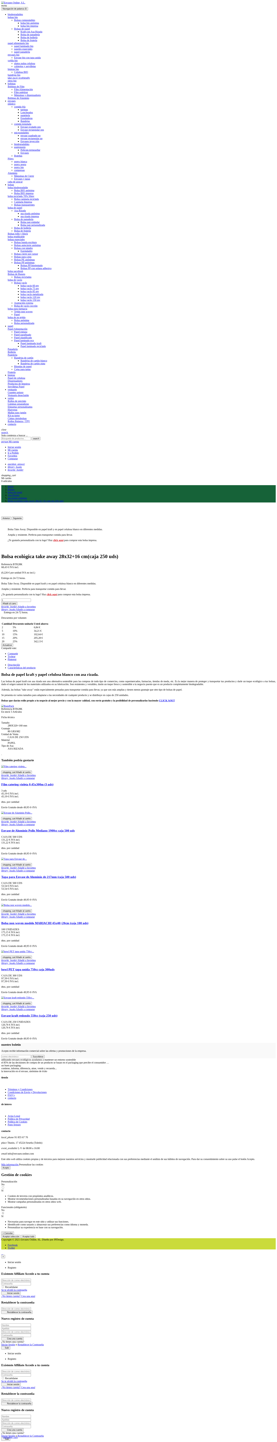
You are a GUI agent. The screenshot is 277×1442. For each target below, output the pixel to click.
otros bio (12, 80)
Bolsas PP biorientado (32, 265)
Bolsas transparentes (24, 204)
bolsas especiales (16, 239)
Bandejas (25, 121)
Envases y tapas (22, 178)
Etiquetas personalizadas (20, 406)
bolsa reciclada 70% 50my (21, 196)
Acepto (6, 1168)
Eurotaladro (26, 251)
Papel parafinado (22, 334)
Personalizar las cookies (31, 1164)
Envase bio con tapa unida (27, 57)
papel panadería (22, 52)
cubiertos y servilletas (25, 66)
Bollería (12, 352)
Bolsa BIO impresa (24, 193)
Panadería (13, 349)
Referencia (7, 564)
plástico (11, 103)
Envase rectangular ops (32, 129)
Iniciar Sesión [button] (8, 1344)
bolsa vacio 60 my (30, 285)
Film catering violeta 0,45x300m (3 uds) (27, 784)
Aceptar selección (11, 1236)
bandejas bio (14, 75)
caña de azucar (15, 181)
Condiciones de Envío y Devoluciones (27, 1092)
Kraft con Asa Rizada (31, 31)
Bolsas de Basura (16, 274)
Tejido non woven (23, 311)
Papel (17, 314)
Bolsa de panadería (30, 34)
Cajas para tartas (22, 369)
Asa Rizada (20, 210)
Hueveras (12, 409)
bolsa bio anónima (30, 23)
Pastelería (12, 355)
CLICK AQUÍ (167, 700)
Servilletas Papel (16, 386)
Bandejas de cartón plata (33, 363)
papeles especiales (23, 49)
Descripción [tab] (14, 664)
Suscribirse (38, 1056)
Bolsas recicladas (22, 277)
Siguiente (17, 518)
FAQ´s (11, 1095)
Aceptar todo (28, 1236)
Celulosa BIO (21, 72)
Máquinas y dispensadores (27, 95)
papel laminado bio (23, 46)
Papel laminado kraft (31, 343)
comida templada (22, 124)
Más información (10, 1164)
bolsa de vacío (15, 279)
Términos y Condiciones (20, 1089)
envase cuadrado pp (31, 135)
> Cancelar (8, 1233)
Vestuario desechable (18, 395)
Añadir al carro (9, 603)
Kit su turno (14, 415)
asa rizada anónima (30, 213)
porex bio (19, 167)
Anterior (6, 518)
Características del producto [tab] (22, 667)
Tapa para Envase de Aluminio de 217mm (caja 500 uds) (38, 877)
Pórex (11, 158)
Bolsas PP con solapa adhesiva (36, 268)
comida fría (19, 106)
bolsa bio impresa (29, 26)
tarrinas (24, 109)
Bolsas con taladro (23, 248)
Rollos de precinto (17, 401)
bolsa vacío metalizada (32, 294)
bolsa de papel (15, 207)
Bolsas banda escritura (25, 242)
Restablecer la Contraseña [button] (31, 1344)
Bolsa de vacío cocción (26, 305)
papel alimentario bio (18, 43)
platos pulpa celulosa (24, 63)
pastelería (25, 115)
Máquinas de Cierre (24, 176)
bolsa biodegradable (18, 187)
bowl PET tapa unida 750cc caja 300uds (28, 969)
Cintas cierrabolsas (17, 418)
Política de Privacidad (19, 1118)
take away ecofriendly (19, 77)
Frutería (12, 372)
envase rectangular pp (31, 138)
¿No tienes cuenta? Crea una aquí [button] (18, 1296)
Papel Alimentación (17, 329)
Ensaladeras (27, 118)
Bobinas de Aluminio (18, 98)
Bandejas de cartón (23, 357)
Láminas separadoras (18, 404)
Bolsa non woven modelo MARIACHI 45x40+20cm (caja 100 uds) (44, 923)
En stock (5, 711)
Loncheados (27, 112)
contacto (12, 1098)
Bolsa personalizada (24, 323)
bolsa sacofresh (15, 271)
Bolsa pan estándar (30, 222)
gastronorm (19, 147)
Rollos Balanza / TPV (19, 421)
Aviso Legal (14, 1116)
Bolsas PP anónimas (24, 262)
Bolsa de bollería (29, 37)
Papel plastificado (23, 337)
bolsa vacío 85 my (30, 291)
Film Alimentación (23, 89)
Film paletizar (21, 92)
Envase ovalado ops (31, 127)
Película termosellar (30, 150)
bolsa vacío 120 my (30, 297)
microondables (21, 132)
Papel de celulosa (16, 378)
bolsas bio (13, 17)
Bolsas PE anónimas (24, 259)
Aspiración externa (23, 303)
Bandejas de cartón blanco (34, 360)
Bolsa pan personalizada (33, 225)
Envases (25, 153)
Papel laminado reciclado (33, 346)
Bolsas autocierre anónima (27, 245)
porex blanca (20, 161)
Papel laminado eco (24, 340)
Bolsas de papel (22, 28)
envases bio (13, 54)
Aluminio (12, 173)
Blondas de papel (23, 366)
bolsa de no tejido (16, 317)
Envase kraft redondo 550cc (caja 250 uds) (29, 1015)
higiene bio (13, 69)
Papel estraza (20, 331)
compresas (19, 170)
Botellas (18, 155)
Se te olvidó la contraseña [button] (14, 1290)
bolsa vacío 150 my (30, 300)
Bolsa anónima (21, 320)
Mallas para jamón (17, 412)
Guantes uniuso (15, 392)
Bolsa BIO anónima (24, 190)
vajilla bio (13, 60)
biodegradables (21, 144)
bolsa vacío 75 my (30, 288)
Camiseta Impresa (23, 202)
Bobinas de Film (16, 86)
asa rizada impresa (30, 216)
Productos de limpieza (19, 383)
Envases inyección (30, 141)
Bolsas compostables (24, 20)
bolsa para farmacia (17, 308)
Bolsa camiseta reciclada (26, 199)
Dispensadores (15, 380)
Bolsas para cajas (22, 256)
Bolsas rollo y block (18, 233)
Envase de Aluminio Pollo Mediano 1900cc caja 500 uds (38, 830)
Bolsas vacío (20, 282)
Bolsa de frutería (29, 40)
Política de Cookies (17, 1121)
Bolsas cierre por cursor (26, 254)
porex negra (20, 164)
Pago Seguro (14, 1124)
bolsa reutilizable (16, 236)
